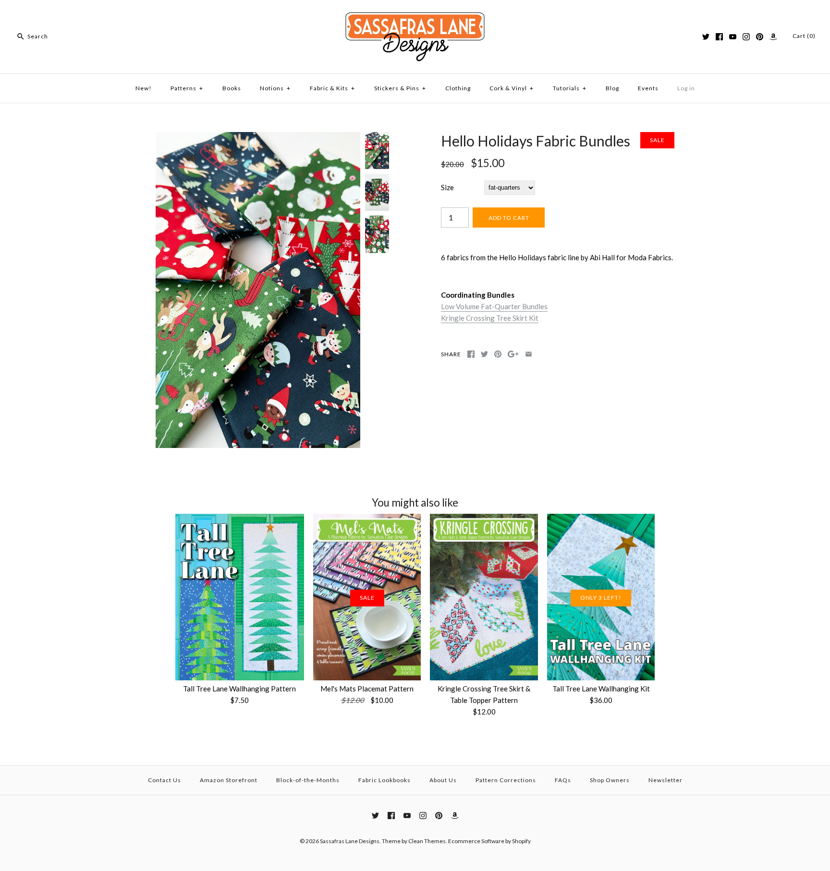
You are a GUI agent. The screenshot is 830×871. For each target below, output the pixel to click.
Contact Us (164, 780)
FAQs (563, 780)
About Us (443, 780)
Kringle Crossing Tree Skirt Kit (489, 318)
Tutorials (569, 88)
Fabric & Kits (332, 88)
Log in (686, 88)
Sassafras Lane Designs (349, 841)
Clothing (458, 88)
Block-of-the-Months (308, 780)
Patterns (187, 88)
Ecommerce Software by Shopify (489, 841)
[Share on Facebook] (471, 354)
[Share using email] (528, 354)
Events (648, 88)
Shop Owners (610, 780)
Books (231, 88)
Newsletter (665, 780)
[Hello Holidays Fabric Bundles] (258, 137)
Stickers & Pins (400, 88)
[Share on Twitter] (484, 354)
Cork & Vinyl (511, 88)
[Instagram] (746, 36)
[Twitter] (705, 36)
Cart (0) (804, 35)
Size (447, 187)
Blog (612, 88)
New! (143, 88)
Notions (275, 88)
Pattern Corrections (506, 780)
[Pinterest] (759, 36)
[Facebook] (719, 36)
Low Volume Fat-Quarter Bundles (494, 306)
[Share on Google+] (513, 354)
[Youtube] (732, 36)
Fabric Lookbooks (384, 780)
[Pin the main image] (497, 354)
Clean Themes (427, 841)
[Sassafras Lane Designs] (415, 15)
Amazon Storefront (228, 780)
